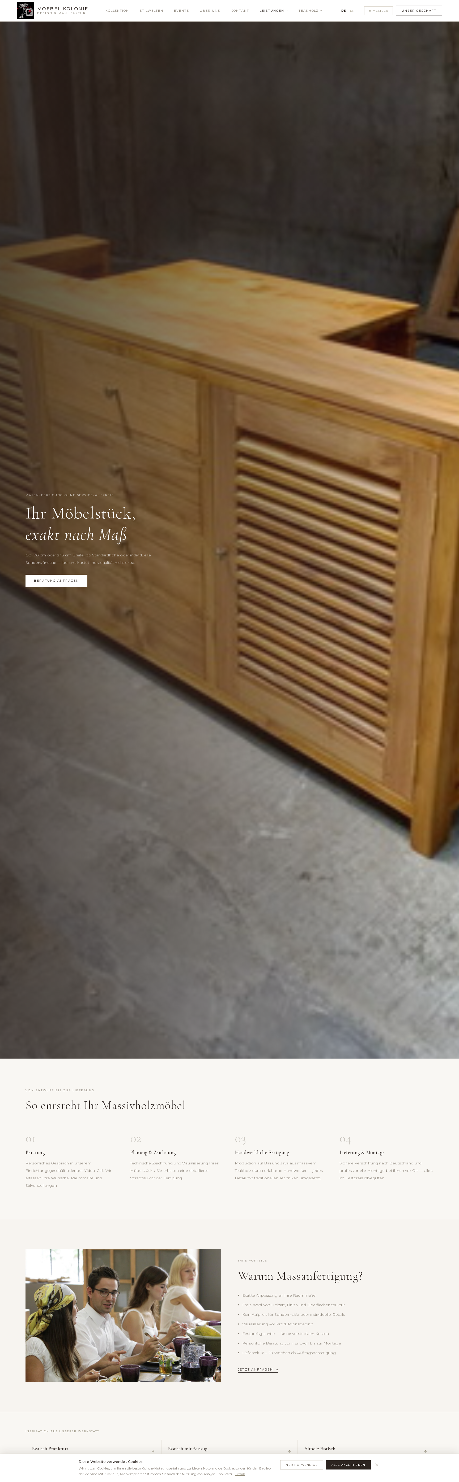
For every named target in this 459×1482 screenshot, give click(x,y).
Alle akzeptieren (348, 1465)
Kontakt (240, 11)
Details (240, 1474)
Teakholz (309, 11)
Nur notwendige (302, 1465)
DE (343, 11)
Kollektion (117, 11)
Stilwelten (151, 11)
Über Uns (210, 11)
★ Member (378, 11)
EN (352, 11)
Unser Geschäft (419, 11)
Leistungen (272, 11)
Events (181, 11)
